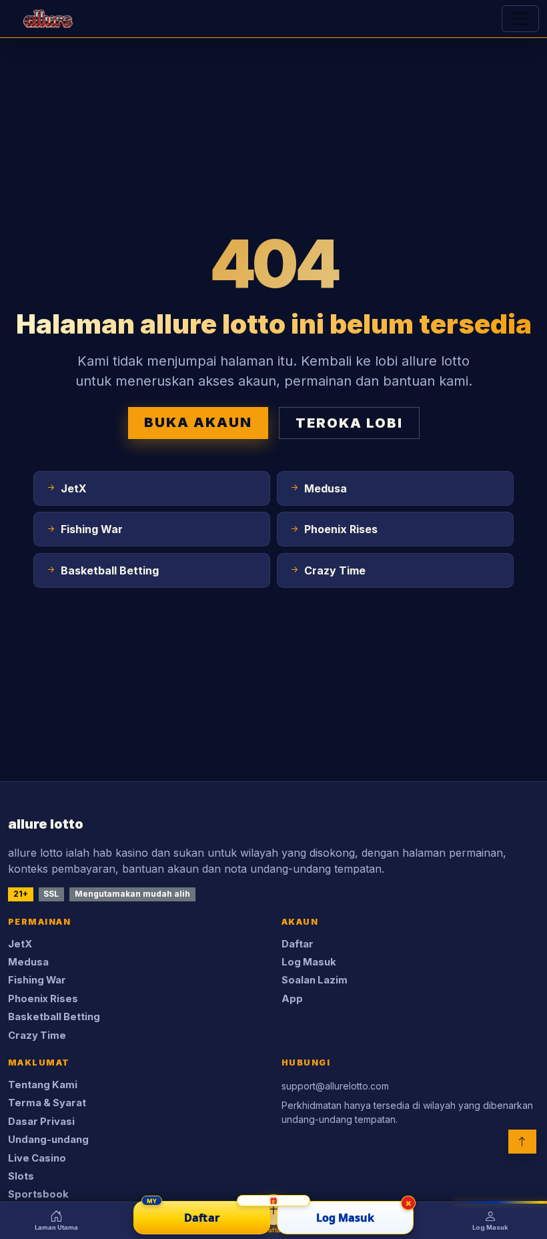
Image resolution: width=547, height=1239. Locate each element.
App (292, 999)
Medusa (28, 962)
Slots (21, 1176)
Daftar (298, 944)
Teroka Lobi (349, 423)
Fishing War (37, 980)
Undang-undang (48, 1140)
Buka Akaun (198, 422)
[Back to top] (522, 1142)
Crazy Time (37, 1035)
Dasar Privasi (41, 1122)
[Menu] (520, 18)
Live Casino (37, 1158)
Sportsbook (38, 1194)
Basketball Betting (54, 1017)
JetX (20, 944)
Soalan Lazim (315, 980)
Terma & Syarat (47, 1103)
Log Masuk (309, 962)
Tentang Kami (42, 1085)
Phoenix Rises (43, 999)
